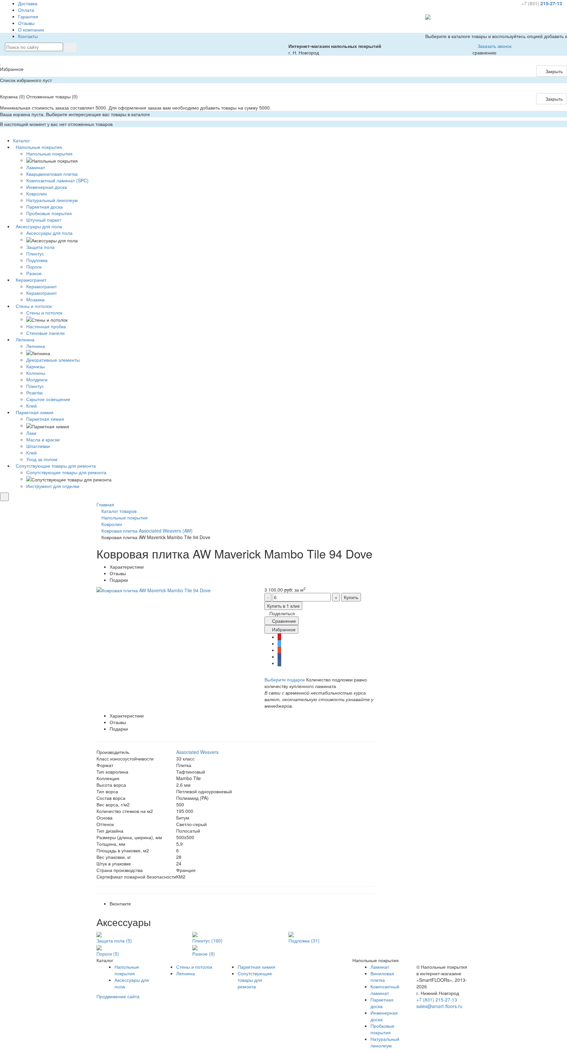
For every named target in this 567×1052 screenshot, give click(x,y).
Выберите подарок (284, 679)
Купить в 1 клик (283, 605)
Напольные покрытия (49, 153)
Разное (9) (203, 953)
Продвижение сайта (117, 996)
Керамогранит (41, 286)
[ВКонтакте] (279, 663)
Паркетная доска (381, 1002)
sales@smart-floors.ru (439, 1006)
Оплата (26, 10)
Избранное (283, 629)
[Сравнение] (427, 29)
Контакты (28, 36)
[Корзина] (2, 90)
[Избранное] (1, 62)
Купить (351, 597)
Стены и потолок (44, 312)
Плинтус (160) (207, 940)
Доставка (27, 3)
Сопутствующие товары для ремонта (66, 472)
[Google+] (279, 650)
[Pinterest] (279, 637)
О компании (31, 29)
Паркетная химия (45, 418)
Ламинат (379, 966)
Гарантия (28, 16)
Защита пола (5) (114, 940)
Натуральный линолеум (384, 1042)
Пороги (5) (107, 953)
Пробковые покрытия (382, 1029)
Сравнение (283, 620)
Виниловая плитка (382, 976)
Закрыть (553, 71)
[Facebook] (279, 656)
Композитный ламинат (384, 989)
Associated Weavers (197, 752)
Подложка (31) (304, 940)
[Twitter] (279, 643)
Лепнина (35, 346)
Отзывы (26, 23)
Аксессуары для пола (49, 233)
